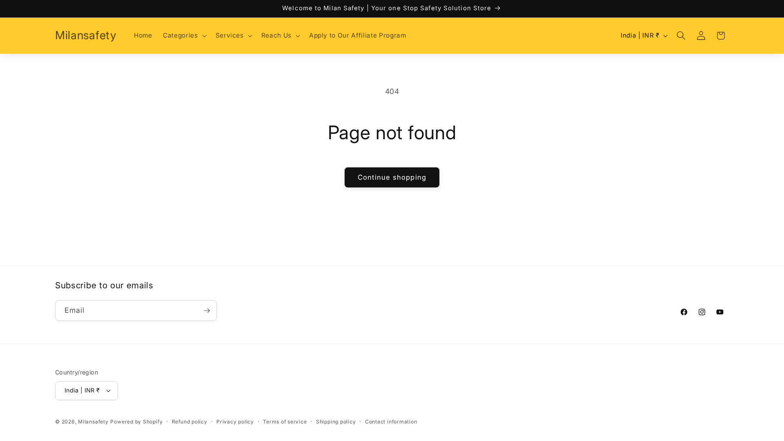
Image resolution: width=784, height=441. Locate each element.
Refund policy (189, 422)
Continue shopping (392, 177)
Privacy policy (235, 422)
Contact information (391, 422)
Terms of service (285, 422)
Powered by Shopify (136, 422)
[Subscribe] (206, 310)
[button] (184, 35)
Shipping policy (336, 422)
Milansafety (93, 422)
